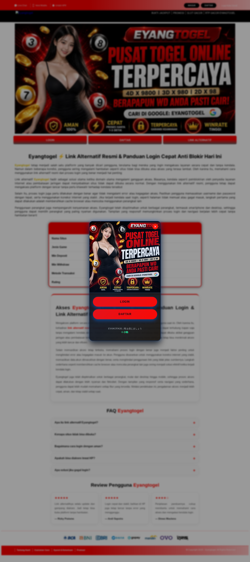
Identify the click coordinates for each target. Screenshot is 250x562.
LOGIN (125, 301)
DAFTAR (125, 314)
